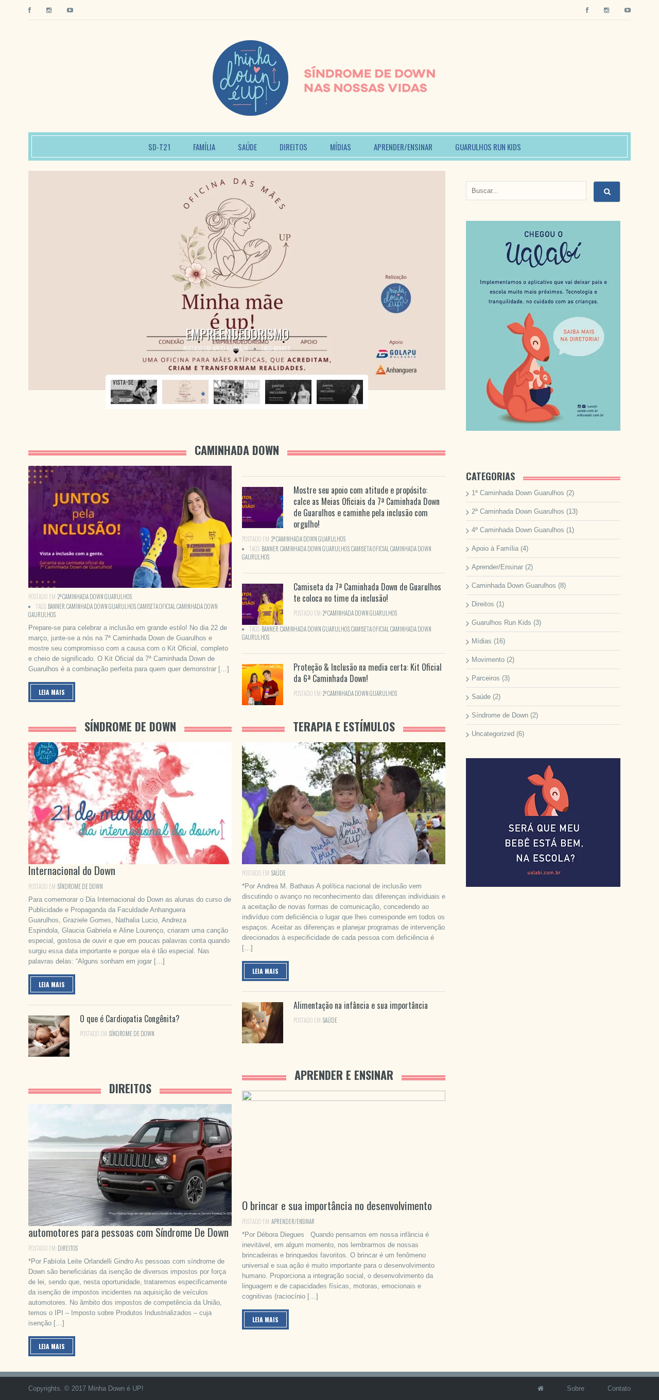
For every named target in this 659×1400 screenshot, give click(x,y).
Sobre (575, 1388)
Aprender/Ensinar (403, 146)
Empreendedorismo (237, 333)
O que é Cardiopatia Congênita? (130, 1018)
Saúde (247, 146)
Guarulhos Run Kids (488, 146)
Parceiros (486, 678)
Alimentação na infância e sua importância (360, 1005)
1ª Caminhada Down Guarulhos (518, 493)
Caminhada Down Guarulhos (101, 606)
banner (281, 348)
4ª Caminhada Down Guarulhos (518, 530)
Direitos (293, 146)
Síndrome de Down (80, 886)
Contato (619, 1388)
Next (457, 280)
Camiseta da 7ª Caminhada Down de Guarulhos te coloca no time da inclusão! (367, 592)
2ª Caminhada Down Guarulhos (95, 596)
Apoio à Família (230, 348)
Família (204, 146)
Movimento (488, 659)
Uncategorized (493, 734)
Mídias (340, 146)
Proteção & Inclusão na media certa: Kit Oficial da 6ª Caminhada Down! (367, 673)
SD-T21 (159, 146)
